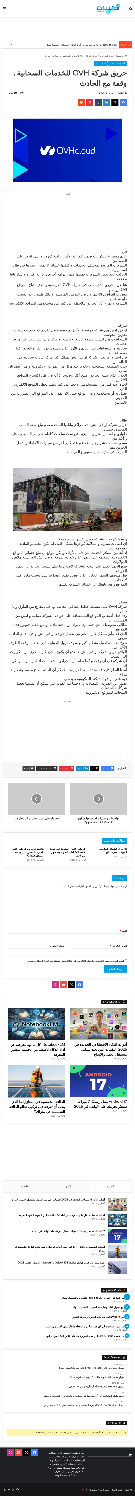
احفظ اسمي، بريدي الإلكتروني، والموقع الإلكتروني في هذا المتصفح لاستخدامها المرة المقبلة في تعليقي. (75, 960)
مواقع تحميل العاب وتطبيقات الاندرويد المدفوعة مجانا (100, 1307)
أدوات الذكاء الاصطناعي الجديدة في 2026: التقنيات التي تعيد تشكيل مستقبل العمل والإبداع (100, 1049)
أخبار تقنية (101, 63)
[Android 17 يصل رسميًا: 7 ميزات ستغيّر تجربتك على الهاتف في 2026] (98, 1081)
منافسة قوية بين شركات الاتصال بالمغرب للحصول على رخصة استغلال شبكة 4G (27, 852)
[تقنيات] (107, 8)
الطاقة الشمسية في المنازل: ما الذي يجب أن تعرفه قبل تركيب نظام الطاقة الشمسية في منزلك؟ (37, 1107)
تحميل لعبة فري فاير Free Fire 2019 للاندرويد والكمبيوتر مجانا (94, 1297)
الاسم (123, 930)
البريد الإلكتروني (118, 945)
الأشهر (68, 1186)
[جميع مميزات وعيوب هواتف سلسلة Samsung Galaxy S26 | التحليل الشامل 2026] (117, 1267)
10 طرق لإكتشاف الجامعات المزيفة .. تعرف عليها (113, 850)
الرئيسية (120, 55)
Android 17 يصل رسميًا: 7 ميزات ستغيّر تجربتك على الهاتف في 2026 (68, 1231)
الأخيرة (111, 1186)
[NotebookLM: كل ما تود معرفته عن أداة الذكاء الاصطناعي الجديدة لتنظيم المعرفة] (36, 1024)
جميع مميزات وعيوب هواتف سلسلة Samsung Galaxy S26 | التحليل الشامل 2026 (61, 1262)
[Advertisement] (67, 28)
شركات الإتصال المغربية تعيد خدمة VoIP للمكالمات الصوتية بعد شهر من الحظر (68, 852)
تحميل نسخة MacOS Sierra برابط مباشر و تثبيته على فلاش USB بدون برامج (86, 1336)
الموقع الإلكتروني (57, 945)
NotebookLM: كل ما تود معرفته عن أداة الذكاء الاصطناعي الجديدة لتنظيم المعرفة (77, 44)
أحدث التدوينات (106, 55)
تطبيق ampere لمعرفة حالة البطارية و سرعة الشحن (99, 1317)
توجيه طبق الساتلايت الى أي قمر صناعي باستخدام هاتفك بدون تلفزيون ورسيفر (86, 1326)
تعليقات (24, 1186)
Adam (121, 92)
